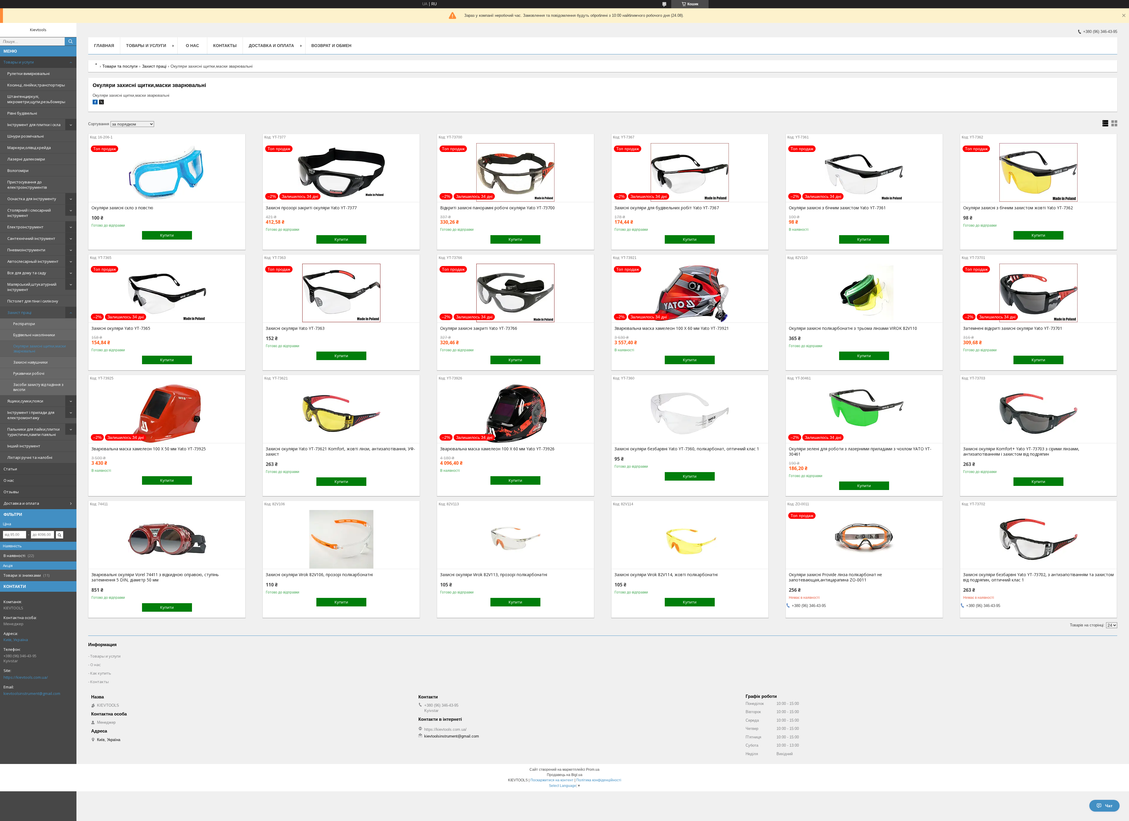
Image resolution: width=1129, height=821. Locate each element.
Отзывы (11, 491)
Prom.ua (592, 770)
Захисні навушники (30, 362)
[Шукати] (70, 41)
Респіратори (24, 323)
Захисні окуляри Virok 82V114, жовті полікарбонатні (666, 574)
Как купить (100, 673)
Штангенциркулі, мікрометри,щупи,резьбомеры (36, 99)
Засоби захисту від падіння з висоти (38, 387)
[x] (101, 103)
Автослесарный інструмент (33, 261)
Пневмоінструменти (26, 250)
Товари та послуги (120, 66)
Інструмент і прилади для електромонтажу (30, 415)
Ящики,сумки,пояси (25, 401)
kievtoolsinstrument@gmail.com (32, 693)
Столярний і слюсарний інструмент (29, 213)
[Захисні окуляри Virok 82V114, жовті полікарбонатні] (690, 539)
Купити (167, 235)
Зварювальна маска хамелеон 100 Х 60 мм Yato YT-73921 (671, 328)
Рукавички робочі (28, 373)
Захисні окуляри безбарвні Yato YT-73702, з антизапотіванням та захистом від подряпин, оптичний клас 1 (1038, 577)
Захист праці (19, 312)
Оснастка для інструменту (31, 198)
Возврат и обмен (331, 45)
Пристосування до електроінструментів (27, 184)
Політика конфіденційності (598, 780)
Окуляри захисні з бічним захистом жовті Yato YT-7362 (1018, 207)
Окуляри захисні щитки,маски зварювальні (39, 349)
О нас (9, 480)
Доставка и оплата (21, 503)
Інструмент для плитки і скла (34, 124)
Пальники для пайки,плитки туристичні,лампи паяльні (33, 432)
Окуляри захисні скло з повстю (122, 207)
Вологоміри (18, 170)
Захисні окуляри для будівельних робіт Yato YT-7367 (666, 207)
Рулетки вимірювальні (28, 73)
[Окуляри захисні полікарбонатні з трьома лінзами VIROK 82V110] (864, 293)
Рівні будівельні (22, 113)
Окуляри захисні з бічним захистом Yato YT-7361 (837, 207)
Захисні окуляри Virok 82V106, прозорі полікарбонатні (319, 574)
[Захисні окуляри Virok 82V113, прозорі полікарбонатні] (515, 539)
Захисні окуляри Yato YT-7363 (295, 328)
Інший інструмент (23, 446)
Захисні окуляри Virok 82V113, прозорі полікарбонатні (493, 574)
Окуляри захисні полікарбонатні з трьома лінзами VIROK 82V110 (853, 328)
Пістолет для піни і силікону (32, 301)
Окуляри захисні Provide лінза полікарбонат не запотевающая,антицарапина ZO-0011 (835, 577)
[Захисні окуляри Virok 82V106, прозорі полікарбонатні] (341, 539)
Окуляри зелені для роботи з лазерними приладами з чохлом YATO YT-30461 (860, 451)
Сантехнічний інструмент (31, 238)
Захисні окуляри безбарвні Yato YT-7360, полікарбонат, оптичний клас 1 (686, 449)
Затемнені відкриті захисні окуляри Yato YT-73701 (1012, 328)
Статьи (10, 468)
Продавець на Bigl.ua (564, 775)
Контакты (225, 45)
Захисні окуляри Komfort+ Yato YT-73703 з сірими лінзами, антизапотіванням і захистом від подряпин (1021, 451)
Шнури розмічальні (25, 136)
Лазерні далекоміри (26, 159)
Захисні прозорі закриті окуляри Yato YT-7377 (311, 207)
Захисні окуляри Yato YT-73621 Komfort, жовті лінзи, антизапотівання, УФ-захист (340, 451)
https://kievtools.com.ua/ (26, 677)
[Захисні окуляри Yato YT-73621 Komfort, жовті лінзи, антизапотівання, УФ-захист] (341, 413)
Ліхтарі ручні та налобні (29, 457)
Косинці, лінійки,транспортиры (36, 85)
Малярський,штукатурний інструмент (31, 287)
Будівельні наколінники (34, 334)
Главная (104, 45)
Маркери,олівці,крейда (29, 147)
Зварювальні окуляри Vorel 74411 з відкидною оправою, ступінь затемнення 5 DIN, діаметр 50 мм (155, 577)
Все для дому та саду (26, 272)
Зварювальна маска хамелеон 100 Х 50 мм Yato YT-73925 (148, 449)
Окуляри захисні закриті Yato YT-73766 (478, 328)
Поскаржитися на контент (552, 780)
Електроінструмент (25, 227)
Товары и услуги (19, 62)
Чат (1109, 805)
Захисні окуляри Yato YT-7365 (120, 328)
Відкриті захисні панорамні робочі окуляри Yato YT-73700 (497, 207)
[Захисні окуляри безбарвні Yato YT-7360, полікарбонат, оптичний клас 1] (690, 413)
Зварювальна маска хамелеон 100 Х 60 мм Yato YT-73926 (497, 449)
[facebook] (95, 103)
